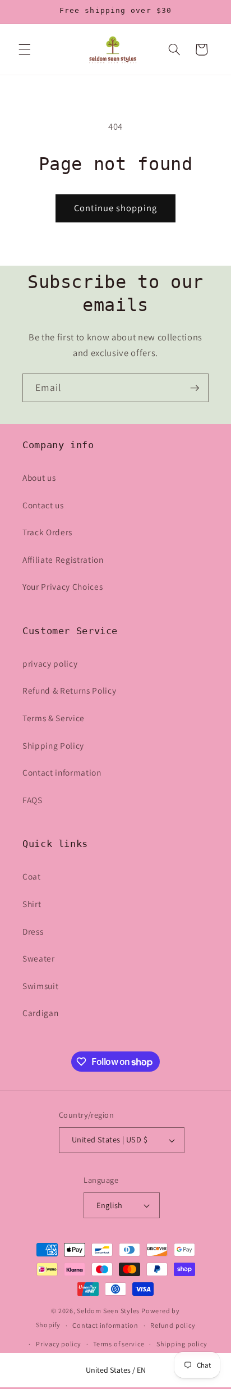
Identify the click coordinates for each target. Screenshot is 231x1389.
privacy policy (49, 663)
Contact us (43, 505)
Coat (31, 876)
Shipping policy (181, 1344)
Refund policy (172, 1325)
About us (39, 477)
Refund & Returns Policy (69, 690)
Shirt (31, 903)
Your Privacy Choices (62, 586)
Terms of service (118, 1344)
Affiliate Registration (63, 559)
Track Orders (47, 532)
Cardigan (40, 1012)
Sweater (38, 958)
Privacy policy (58, 1344)
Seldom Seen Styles (108, 1310)
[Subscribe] (194, 388)
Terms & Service (53, 717)
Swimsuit (40, 985)
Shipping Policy (53, 745)
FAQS (32, 799)
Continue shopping (115, 208)
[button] (24, 49)
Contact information (61, 772)
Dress (32, 931)
